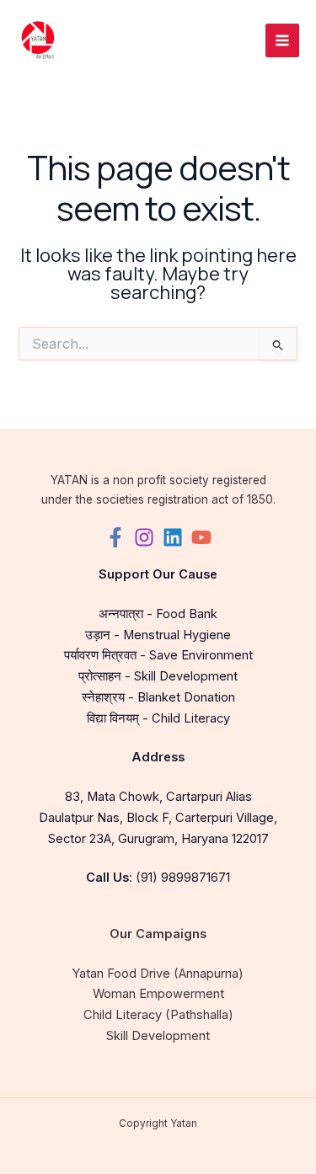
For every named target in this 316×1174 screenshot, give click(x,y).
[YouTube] (201, 537)
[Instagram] (144, 537)
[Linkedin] (173, 537)
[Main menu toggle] (282, 40)
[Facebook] (115, 537)
